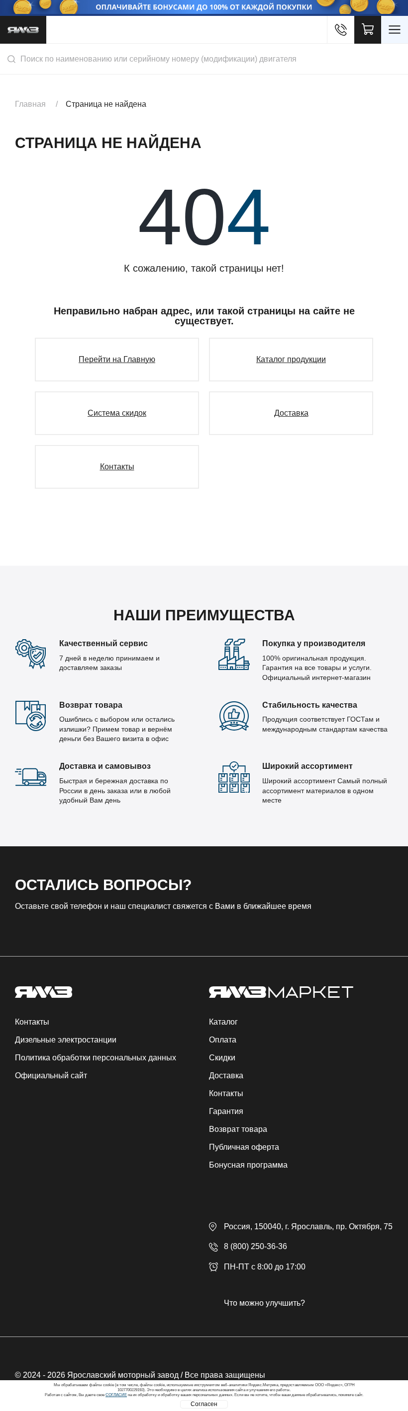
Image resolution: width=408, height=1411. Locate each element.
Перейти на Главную (117, 359)
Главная (30, 104)
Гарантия (226, 1111)
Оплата (222, 1040)
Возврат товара (238, 1129)
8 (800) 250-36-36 (255, 1246)
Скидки (222, 1057)
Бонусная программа (248, 1165)
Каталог (223, 1022)
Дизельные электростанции (65, 1040)
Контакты (117, 466)
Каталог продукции (291, 359)
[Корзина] (367, 30)
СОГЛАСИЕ (116, 1395)
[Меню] (394, 30)
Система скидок (117, 413)
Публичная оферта (244, 1147)
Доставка (291, 413)
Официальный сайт (51, 1075)
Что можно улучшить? (264, 1303)
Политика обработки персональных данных (95, 1057)
